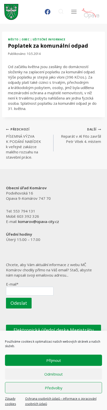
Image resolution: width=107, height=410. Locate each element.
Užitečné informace (49, 39)
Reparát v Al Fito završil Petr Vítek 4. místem (81, 135)
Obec (25, 39)
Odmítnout (53, 374)
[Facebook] (47, 11)
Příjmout (53, 360)
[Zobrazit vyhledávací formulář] (61, 12)
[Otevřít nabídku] (73, 11)
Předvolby (53, 387)
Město (13, 39)
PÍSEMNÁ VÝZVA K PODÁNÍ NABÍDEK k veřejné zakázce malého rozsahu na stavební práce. (23, 143)
